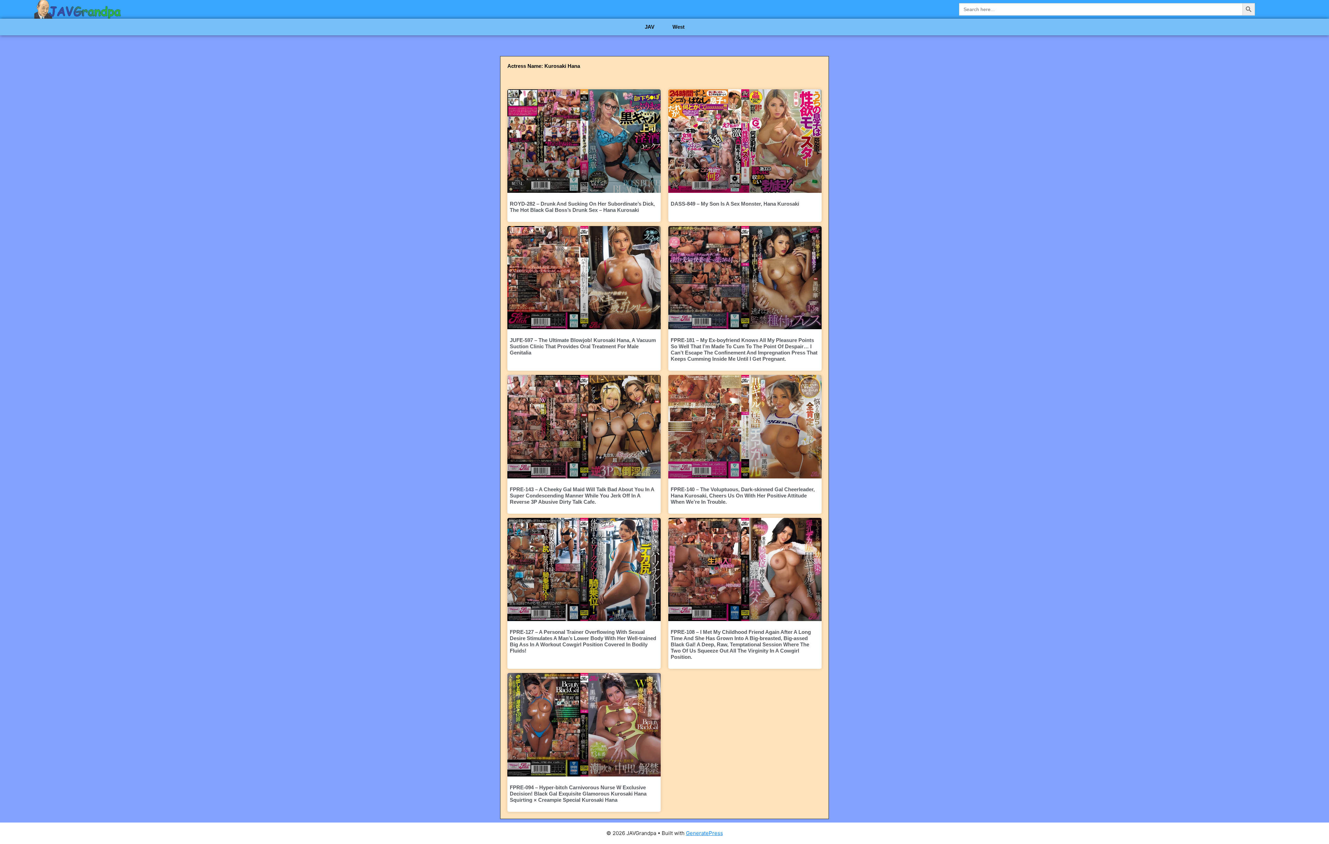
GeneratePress (704, 833)
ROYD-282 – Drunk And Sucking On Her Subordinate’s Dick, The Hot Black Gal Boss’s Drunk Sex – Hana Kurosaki (582, 207)
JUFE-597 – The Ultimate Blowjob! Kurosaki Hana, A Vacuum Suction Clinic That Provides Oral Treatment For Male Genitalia (583, 346)
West (678, 27)
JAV (649, 27)
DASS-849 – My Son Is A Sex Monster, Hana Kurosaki (735, 204)
